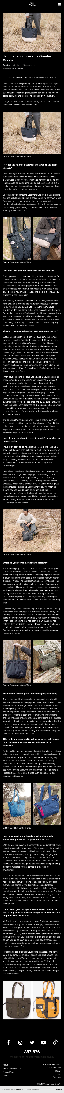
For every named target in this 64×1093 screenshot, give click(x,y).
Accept (59, 1089)
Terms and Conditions (12, 1068)
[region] (32, 1000)
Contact (6, 1075)
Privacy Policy (8, 1072)
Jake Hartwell (17, 69)
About (5, 1065)
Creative (6, 65)
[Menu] (59, 5)
